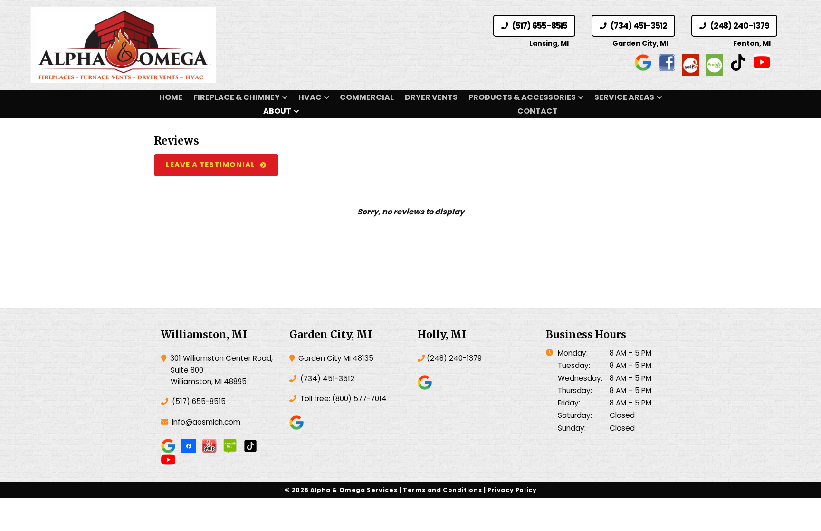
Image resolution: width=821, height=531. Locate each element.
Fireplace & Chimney (236, 97)
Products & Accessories (522, 97)
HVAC (310, 97)
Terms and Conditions (442, 490)
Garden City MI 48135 (334, 358)
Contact (537, 111)
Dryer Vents (431, 97)
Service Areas (624, 97)
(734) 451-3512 (638, 25)
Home (170, 97)
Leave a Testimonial (210, 165)
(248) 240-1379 (738, 25)
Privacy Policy (512, 490)
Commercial (367, 97)
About (277, 111)
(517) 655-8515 (538, 25)
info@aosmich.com (206, 422)
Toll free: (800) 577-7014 (342, 399)
